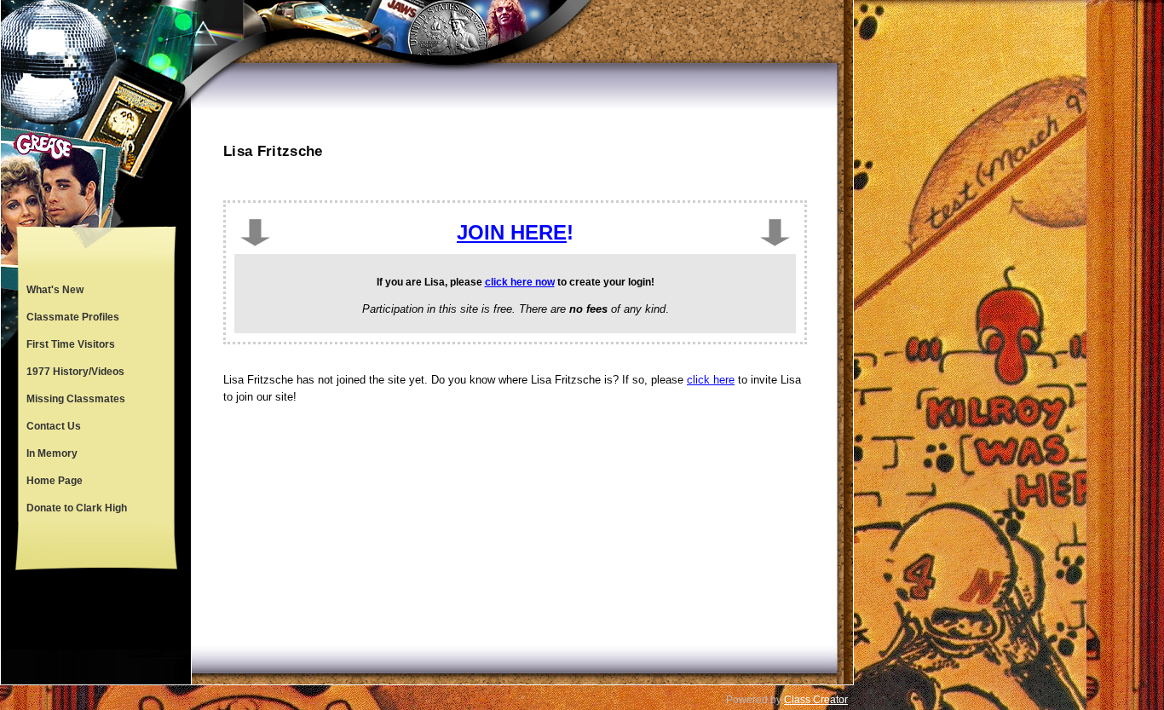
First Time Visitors (70, 344)
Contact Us (53, 426)
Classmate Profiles (72, 317)
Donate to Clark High (76, 508)
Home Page (54, 481)
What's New (55, 290)
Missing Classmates (75, 399)
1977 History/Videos (75, 372)
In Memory (52, 453)
